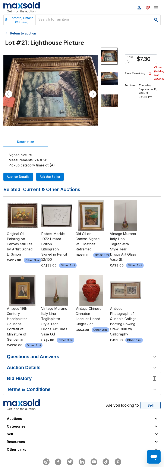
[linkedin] (82, 462)
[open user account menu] (139, 8)
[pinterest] (118, 462)
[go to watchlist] (148, 8)
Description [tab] (25, 142)
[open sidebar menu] (156, 8)
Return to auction (23, 33)
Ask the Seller (50, 176)
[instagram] (46, 462)
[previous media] (8, 94)
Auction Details (18, 176)
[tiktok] (106, 462)
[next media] (93, 94)
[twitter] (70, 462)
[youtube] (94, 462)
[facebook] (58, 462)
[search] (156, 20)
